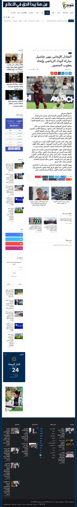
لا (20, 269)
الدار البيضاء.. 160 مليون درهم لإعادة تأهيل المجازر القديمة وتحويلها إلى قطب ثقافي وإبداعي (48, 20)
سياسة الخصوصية (7, 20)
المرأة (53, 455)
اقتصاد (53, 12)
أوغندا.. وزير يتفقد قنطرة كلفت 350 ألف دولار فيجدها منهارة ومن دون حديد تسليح (9, 167)
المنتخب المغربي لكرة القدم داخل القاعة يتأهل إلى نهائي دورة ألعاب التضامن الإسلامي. (61, 457)
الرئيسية (71, 12)
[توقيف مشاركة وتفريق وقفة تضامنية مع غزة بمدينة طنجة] (14, 78)
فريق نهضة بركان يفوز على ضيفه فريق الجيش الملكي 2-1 (66, 220)
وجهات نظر (13, 12)
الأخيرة (19, 284)
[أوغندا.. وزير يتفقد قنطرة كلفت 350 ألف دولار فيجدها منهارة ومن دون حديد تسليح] (19, 166)
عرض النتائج (14, 276)
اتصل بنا (25, 20)
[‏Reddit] (52, 73)
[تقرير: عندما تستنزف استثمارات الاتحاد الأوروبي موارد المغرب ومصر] (70, 442)
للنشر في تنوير (31, 20)
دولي (42, 12)
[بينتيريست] (55, 73)
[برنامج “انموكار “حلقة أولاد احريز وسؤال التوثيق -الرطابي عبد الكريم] (70, 431)
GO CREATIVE (34, 501)
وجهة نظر (52, 435)
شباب (53, 447)
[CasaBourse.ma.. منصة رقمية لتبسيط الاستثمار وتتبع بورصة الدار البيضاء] (19, 200)
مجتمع (58, 12)
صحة (54, 450)
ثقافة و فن (31, 12)
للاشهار (20, 20)
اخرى (53, 440)
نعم (20, 267)
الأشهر (8, 284)
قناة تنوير (23, 12)
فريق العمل (15, 20)
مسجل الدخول (62, 245)
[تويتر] (66, 73)
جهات (37, 12)
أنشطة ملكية (65, 12)
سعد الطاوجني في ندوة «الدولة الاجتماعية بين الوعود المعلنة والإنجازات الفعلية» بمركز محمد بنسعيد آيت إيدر (6, 488)
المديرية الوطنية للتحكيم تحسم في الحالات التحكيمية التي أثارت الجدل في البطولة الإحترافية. (35, 228)
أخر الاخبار (52, 445)
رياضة (47, 12)
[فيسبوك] (70, 73)
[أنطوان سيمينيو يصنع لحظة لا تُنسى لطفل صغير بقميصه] (14, 95)
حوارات (18, 12)
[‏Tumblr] (59, 73)
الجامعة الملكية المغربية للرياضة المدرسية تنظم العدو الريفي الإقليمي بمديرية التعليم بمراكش (50, 228)
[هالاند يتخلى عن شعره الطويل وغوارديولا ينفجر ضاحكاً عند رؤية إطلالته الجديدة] (14, 58)
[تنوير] (68, 5)
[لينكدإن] (62, 73)
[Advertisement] (38, 33)
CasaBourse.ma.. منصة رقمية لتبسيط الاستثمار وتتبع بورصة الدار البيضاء (9, 201)
